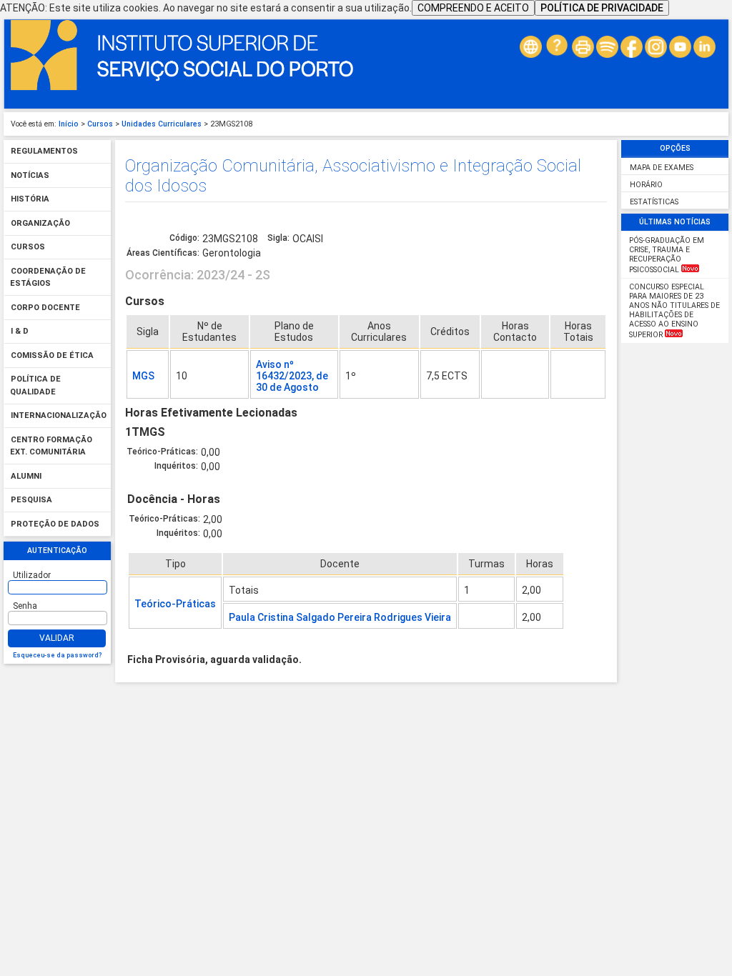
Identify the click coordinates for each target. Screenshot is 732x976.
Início (69, 124)
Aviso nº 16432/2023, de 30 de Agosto (292, 376)
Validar (56, 638)
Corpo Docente (45, 307)
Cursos (100, 124)
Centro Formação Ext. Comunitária (51, 446)
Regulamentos (44, 151)
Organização (40, 223)
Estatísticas (654, 201)
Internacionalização (59, 416)
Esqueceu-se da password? (57, 655)
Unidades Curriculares (162, 124)
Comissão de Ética (52, 355)
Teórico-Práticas (175, 603)
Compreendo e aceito (473, 8)
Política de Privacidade (601, 8)
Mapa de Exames (661, 167)
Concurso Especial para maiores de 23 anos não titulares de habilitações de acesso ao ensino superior (674, 310)
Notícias (30, 175)
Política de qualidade (35, 386)
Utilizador (32, 575)
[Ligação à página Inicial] (182, 87)
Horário (646, 184)
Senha (25, 606)
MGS (143, 376)
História (30, 199)
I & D (20, 332)
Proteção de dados (55, 524)
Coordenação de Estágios (48, 278)
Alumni (26, 476)
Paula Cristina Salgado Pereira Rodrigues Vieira (340, 617)
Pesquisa (31, 500)
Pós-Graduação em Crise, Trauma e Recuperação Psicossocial (666, 255)
